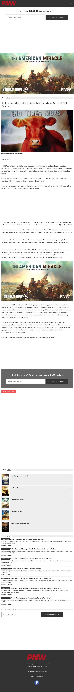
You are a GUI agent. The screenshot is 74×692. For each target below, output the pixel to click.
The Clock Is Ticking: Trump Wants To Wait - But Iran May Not (26, 578)
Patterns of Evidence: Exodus (20, 523)
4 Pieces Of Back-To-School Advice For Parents (21, 568)
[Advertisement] (37, 35)
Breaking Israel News (26, 337)
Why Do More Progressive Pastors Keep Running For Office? (26, 598)
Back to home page (8, 391)
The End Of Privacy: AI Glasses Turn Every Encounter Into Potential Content (31, 588)
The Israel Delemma (17, 488)
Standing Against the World (19, 476)
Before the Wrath (16, 511)
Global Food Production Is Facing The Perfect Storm (23, 539)
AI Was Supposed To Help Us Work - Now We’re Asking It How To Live (29, 549)
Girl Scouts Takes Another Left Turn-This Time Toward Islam (26, 559)
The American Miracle (17, 499)
